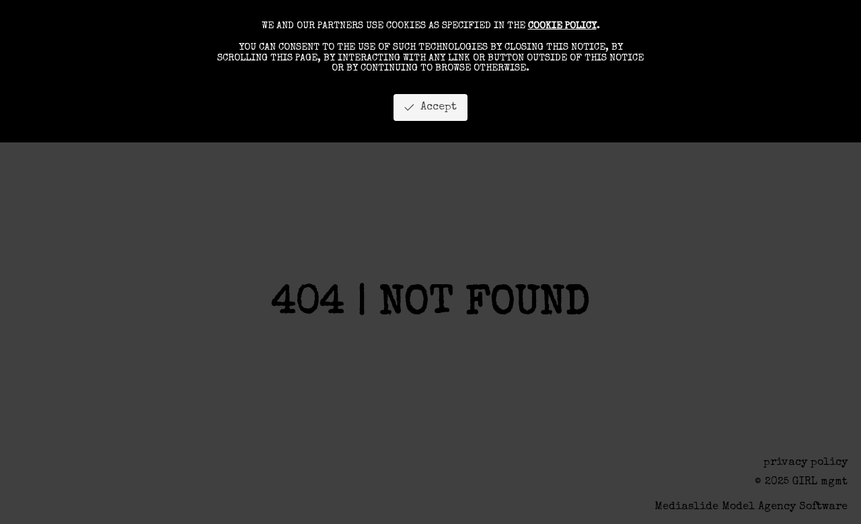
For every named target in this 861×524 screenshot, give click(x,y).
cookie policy (562, 26)
